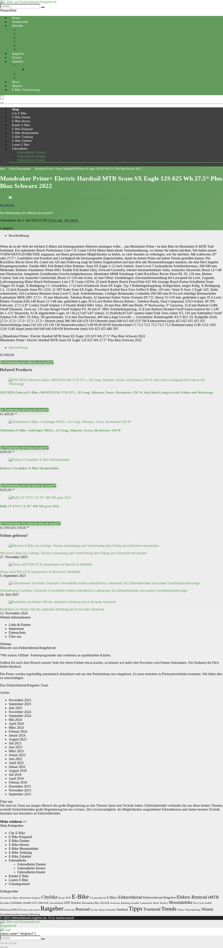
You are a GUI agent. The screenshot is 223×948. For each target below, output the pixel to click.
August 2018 (18, 770)
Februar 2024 (18, 731)
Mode (156, 903)
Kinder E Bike (21, 125)
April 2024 (16, 723)
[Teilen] (10, 943)
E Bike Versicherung (26, 89)
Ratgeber (52, 908)
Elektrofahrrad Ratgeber (159, 897)
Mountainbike (27, 33)
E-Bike (80, 896)
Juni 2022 (15, 759)
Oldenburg (5, 910)
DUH (68, 898)
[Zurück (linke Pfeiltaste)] (1, 947)
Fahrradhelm (20, 148)
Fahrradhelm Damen (31, 152)
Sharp (102, 910)
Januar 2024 (17, 735)
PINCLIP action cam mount (26, 910)
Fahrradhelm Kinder (31, 160)
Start (2, 168)
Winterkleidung (193, 910)
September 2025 (20, 704)
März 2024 (16, 727)
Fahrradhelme (35, 69)
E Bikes (112, 897)
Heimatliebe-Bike (90, 903)
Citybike (23, 29)
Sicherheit (111, 910)
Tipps (135, 908)
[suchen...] (43, 7)
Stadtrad (122, 909)
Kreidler (135, 903)
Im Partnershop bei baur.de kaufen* (24, 410)
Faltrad (22, 37)
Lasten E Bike (20, 144)
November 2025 (20, 700)
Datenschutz (17, 632)
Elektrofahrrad (130, 897)
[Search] (1, 102)
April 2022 (16, 763)
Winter (180, 910)
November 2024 (20, 712)
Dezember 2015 (20, 786)
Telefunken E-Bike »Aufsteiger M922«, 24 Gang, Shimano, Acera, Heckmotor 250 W (60, 430)
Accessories (6, 898)
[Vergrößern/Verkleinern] (1, 943)
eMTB (213, 897)
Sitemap (5, 644)
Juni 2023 (15, 747)
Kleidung (125, 903)
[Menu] (1, 97)
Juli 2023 (15, 743)
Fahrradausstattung (30, 73)
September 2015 (20, 794)
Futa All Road (56, 903)
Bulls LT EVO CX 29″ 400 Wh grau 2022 (29, 506)
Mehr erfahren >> (13, 821)
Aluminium (25, 898)
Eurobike (4, 903)
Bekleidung (25, 65)
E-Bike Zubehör (22, 140)
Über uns (15, 636)
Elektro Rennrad (192, 897)
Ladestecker (146, 903)
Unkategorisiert (19, 884)
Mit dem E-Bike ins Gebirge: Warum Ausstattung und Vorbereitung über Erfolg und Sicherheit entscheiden (73, 553)
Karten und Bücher (30, 77)
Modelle (17, 25)
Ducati (61, 898)
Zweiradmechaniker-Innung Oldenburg (20, 914)
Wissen (207, 909)
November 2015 (20, 790)
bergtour (36, 898)
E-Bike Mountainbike (25, 133)
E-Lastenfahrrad (98, 898)
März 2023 (16, 751)
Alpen (15, 898)
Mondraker (7, 224)
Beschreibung (19, 235)
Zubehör (18, 61)
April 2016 (16, 778)
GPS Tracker (72, 902)
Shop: (16, 109)
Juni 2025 (15, 708)
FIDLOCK (43, 903)
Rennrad (23, 45)
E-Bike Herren (21, 121)
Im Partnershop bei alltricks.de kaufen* (27, 213)
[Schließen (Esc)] (15, 943)
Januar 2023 (17, 755)
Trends (168, 909)
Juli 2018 (15, 774)
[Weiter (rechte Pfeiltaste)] (6, 947)
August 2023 (18, 739)
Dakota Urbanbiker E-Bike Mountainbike (29, 468)
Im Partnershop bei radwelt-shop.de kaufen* (30, 523)
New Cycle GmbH (202, 903)
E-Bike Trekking (22, 137)
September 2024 (20, 716)
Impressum (16, 628)
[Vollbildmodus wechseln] (6, 943)
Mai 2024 (15, 720)
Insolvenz (115, 903)
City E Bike (19, 113)
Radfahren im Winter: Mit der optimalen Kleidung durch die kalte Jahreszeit (52, 609)
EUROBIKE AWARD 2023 (23, 903)
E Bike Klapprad (22, 129)
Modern (164, 903)
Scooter (94, 910)
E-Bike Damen (21, 117)
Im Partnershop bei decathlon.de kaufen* (28, 485)
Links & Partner (20, 625)
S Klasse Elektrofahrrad (33, 49)
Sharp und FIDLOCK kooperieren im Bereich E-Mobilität (40, 572)
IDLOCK (104, 903)
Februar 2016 (18, 782)
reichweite (69, 910)
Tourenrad (24, 41)
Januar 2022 (17, 767)
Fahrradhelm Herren (31, 156)
